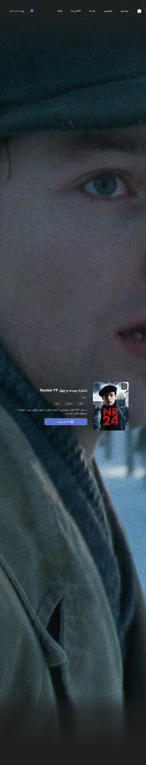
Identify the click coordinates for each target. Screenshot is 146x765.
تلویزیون (108, 11)
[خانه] (139, 11)
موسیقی (124, 11)
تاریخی (68, 403)
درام (57, 403)
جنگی (81, 403)
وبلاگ (59, 11)
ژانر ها (92, 11)
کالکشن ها (76, 11)
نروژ (84, 397)
